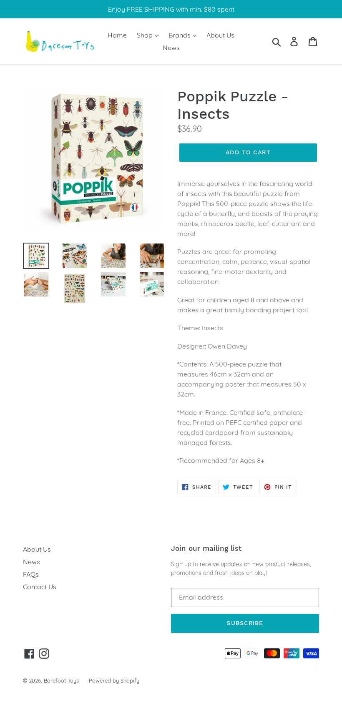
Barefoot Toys (61, 680)
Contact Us (39, 586)
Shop (145, 35)
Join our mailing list (206, 548)
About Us (220, 35)
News (171, 47)
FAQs (31, 574)
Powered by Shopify (114, 680)
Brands (180, 35)
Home (117, 35)
